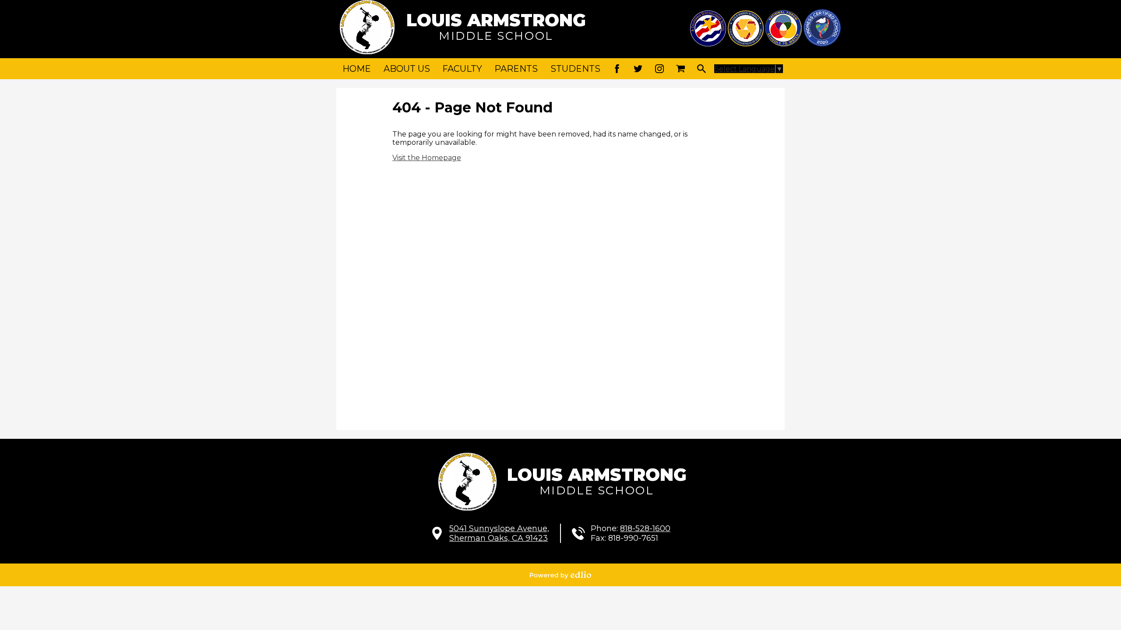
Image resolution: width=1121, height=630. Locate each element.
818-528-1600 (645, 528)
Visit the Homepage (426, 158)
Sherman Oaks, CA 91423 (499, 533)
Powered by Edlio (560, 574)
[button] (406, 68)
